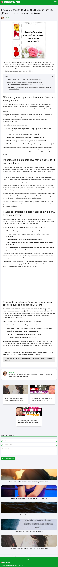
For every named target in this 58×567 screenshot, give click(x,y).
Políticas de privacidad (6, 565)
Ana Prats (7, 17)
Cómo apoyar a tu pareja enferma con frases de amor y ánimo (24, 79)
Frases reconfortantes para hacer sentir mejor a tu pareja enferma (25, 84)
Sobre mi (21, 565)
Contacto (15, 565)
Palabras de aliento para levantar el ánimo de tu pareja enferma (25, 82)
